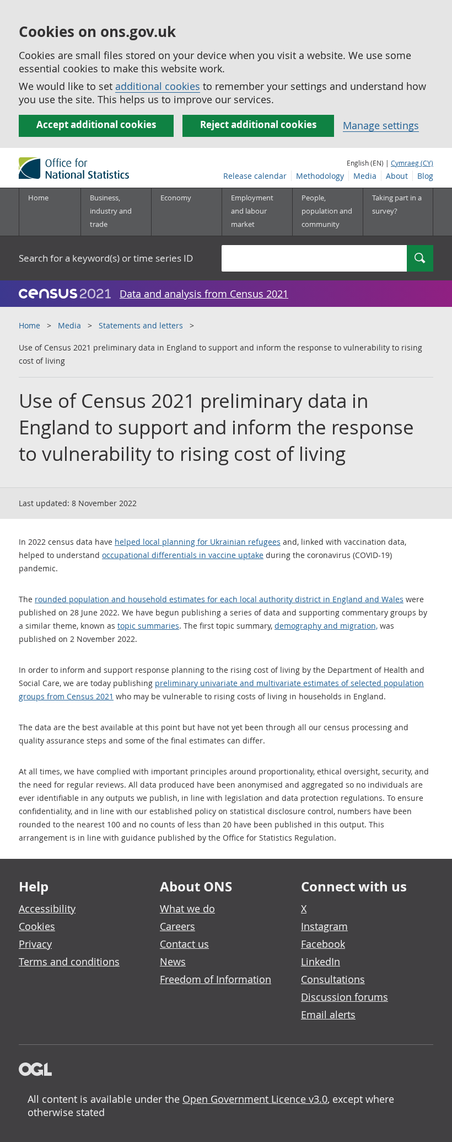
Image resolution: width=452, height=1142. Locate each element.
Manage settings (381, 125)
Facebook (323, 943)
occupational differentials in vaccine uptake (182, 555)
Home (38, 198)
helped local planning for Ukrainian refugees (198, 542)
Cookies (37, 926)
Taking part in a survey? (397, 204)
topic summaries (148, 625)
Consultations (333, 979)
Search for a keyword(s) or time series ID (106, 258)
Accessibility (47, 908)
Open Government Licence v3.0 (254, 1099)
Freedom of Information (215, 979)
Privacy (35, 943)
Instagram (324, 926)
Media (364, 176)
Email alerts (328, 1014)
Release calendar (255, 176)
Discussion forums (344, 996)
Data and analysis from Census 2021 (204, 293)
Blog (425, 176)
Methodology (320, 176)
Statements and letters (141, 325)
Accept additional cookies (96, 124)
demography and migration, (326, 625)
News (173, 961)
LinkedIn (320, 961)
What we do (187, 908)
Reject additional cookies (258, 124)
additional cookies (157, 86)
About (397, 176)
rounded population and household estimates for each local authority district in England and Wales (219, 599)
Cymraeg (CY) (412, 162)
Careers (177, 926)
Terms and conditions (69, 961)
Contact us (184, 943)
